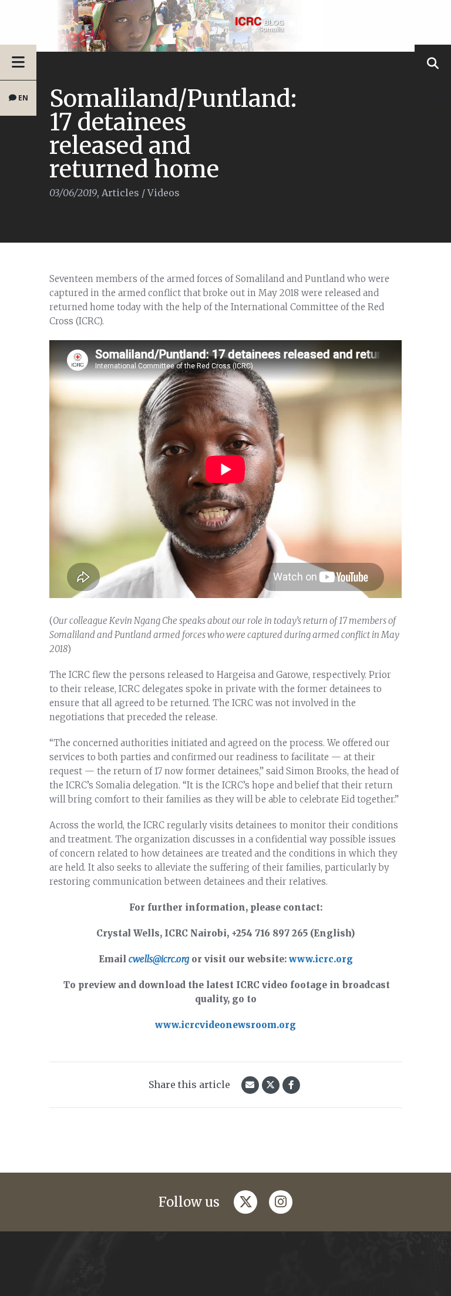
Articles (120, 193)
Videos (163, 193)
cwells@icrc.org (159, 959)
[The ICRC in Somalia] (225, 26)
